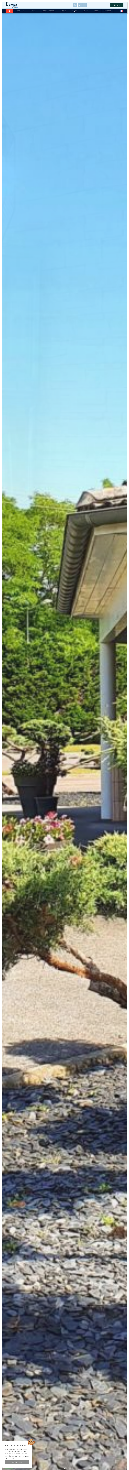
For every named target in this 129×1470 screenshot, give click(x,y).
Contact (107, 11)
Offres (63, 11)
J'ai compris (17, 1462)
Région (74, 11)
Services (33, 11)
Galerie (86, 11)
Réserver (117, 5)
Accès (96, 11)
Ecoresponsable (49, 11)
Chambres (20, 11)
